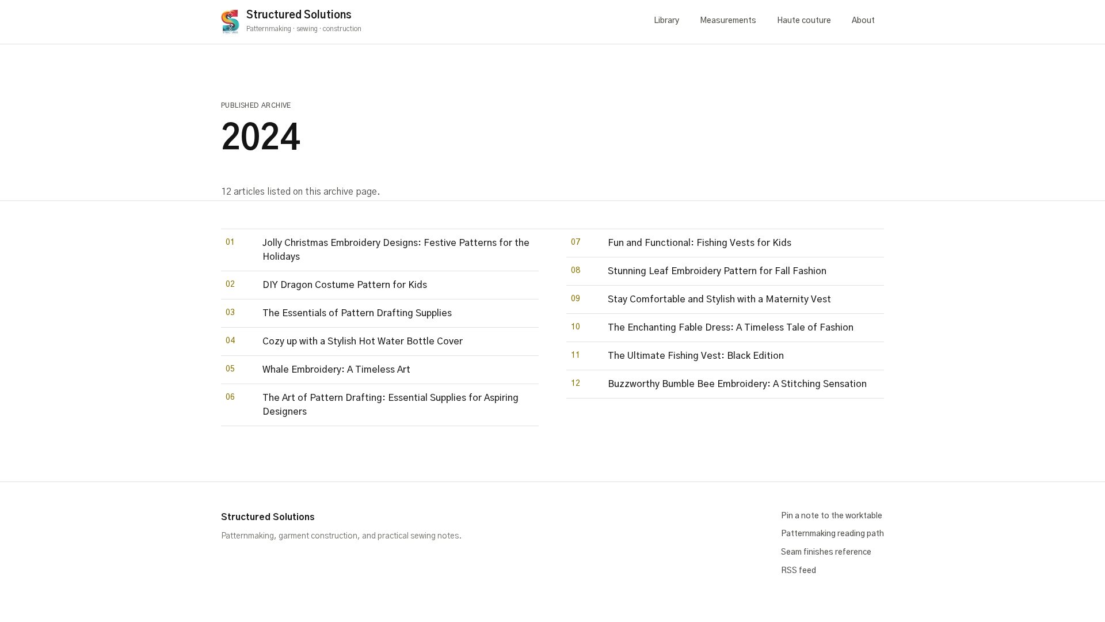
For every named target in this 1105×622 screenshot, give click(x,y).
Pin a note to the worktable (831, 516)
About (863, 21)
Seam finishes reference (826, 552)
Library (666, 21)
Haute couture (804, 21)
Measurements (728, 21)
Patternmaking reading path (832, 534)
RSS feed (798, 571)
